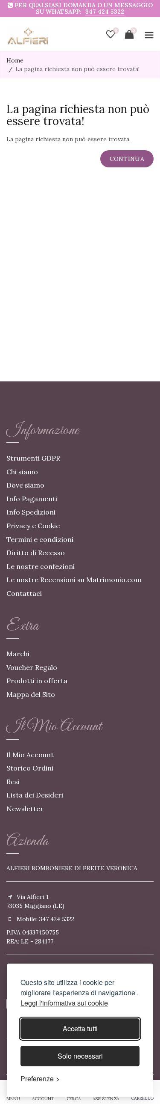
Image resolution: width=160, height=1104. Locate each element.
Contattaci (24, 593)
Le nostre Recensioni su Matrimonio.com (74, 579)
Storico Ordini (29, 768)
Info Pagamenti (31, 498)
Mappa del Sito (30, 694)
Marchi (17, 653)
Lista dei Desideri (34, 795)
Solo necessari (80, 1056)
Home (14, 60)
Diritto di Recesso (35, 552)
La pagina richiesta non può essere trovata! (77, 69)
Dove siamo (25, 485)
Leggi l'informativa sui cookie (64, 1003)
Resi (13, 781)
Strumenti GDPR (33, 458)
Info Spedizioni (30, 512)
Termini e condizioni (39, 539)
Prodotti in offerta (36, 680)
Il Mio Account (30, 754)
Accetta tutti (80, 1028)
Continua (127, 159)
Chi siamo (22, 471)
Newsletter (25, 808)
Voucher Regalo (31, 667)
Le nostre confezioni (40, 566)
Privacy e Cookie (33, 525)
